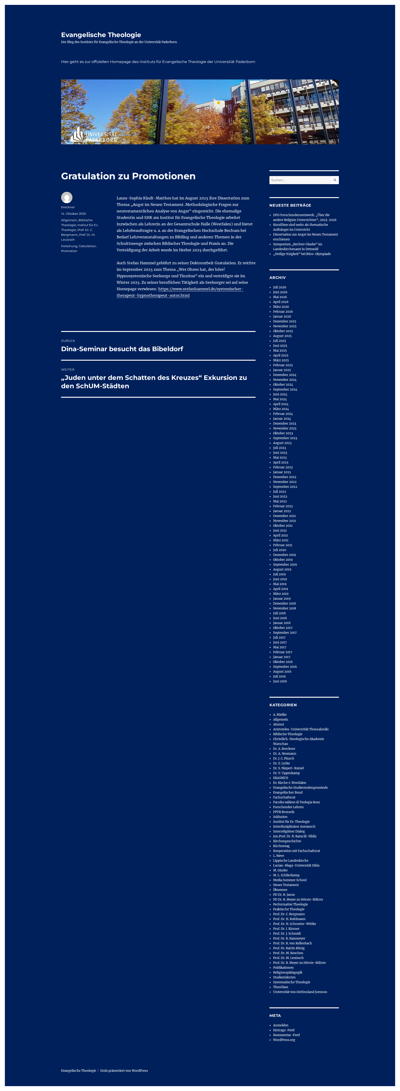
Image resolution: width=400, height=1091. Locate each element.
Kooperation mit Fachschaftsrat (296, 851)
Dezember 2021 (284, 516)
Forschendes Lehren (288, 807)
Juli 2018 (279, 613)
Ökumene (280, 890)
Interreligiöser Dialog (289, 831)
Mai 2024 (280, 399)
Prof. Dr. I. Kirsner (286, 929)
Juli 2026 (279, 287)
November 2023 (284, 428)
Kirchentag (281, 846)
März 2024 (281, 409)
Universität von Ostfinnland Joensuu (300, 992)
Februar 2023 (283, 467)
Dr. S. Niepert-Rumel (288, 768)
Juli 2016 (279, 676)
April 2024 (280, 404)
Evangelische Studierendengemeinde (300, 788)
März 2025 (281, 360)
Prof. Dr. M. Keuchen (288, 953)
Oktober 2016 (283, 662)
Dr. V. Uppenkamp (286, 773)
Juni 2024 (280, 394)
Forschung (69, 246)
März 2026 (281, 307)
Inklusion (280, 817)
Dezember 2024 (284, 375)
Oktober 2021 (283, 526)
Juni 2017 (280, 642)
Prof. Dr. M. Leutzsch (288, 958)
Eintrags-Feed (283, 1030)
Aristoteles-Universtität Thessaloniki (300, 729)
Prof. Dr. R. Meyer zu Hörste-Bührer (299, 963)
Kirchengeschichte (287, 841)
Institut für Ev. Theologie (291, 822)
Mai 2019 (280, 584)
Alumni (278, 724)
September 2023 (285, 438)
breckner (68, 207)
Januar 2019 (282, 599)
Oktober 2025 (283, 331)
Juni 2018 (280, 618)
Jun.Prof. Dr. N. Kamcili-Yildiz (294, 836)
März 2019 (281, 594)
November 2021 (284, 521)
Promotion (69, 251)
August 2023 (282, 443)
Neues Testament (286, 885)
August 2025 (282, 336)
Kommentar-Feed (286, 1035)
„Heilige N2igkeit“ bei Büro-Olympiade (302, 254)
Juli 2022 (279, 492)
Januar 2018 (282, 623)
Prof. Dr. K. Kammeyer (289, 938)
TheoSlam (280, 987)
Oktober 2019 (283, 560)
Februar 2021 (282, 545)
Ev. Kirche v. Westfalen (289, 783)
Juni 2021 (280, 531)
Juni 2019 (280, 579)
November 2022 (285, 482)
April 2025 (280, 355)
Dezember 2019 (284, 555)
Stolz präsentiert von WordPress (124, 1071)
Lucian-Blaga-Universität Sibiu (296, 865)
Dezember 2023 (284, 424)
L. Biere (278, 856)
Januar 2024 (282, 419)
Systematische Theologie (291, 982)
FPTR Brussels (283, 812)
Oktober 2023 (283, 433)
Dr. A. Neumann (284, 754)
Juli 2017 (279, 638)
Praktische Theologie (288, 909)
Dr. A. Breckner (284, 749)
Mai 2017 (279, 647)
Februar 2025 (283, 365)
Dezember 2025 (284, 321)
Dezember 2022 (284, 477)
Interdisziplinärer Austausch (294, 827)
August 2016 (282, 672)
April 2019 (280, 589)
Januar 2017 (282, 657)
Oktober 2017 (283, 628)
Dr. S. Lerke (281, 763)
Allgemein (69, 220)
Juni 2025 (280, 346)
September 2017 (285, 633)
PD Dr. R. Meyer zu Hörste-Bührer (298, 900)
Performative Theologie (290, 904)
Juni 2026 (280, 292)
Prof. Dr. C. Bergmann (289, 914)
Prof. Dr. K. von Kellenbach (292, 943)
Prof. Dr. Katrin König (289, 948)
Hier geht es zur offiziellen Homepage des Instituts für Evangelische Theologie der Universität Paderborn (158, 62)
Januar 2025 (282, 370)
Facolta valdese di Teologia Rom (296, 802)
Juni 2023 (280, 453)
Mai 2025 (280, 351)
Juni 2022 (280, 496)
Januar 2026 (282, 316)
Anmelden (280, 1025)
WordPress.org (284, 1040)
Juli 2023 (279, 448)
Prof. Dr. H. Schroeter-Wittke (294, 924)
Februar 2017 (282, 652)
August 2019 (282, 569)
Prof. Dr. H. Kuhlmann (289, 919)
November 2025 (285, 326)
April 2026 (281, 302)
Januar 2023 (282, 472)
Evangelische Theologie (101, 35)
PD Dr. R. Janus (284, 895)
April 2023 (280, 462)
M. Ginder (280, 870)
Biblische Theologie (287, 734)
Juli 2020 (279, 550)
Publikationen (283, 968)
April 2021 (280, 535)
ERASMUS (280, 778)
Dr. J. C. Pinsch (283, 758)
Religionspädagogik (287, 972)
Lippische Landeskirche (290, 861)
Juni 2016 (280, 681)
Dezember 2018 (284, 603)
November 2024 (285, 380)
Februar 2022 (283, 506)
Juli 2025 (279, 341)
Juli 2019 (279, 574)
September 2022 (285, 487)
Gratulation (87, 246)
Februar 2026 (283, 312)
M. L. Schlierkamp (286, 875)
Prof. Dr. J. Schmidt (287, 934)
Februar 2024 (283, 414)
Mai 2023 (280, 458)
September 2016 (285, 667)
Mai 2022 (280, 501)
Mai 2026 (280, 297)
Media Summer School (289, 880)
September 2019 (285, 565)
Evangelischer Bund (288, 793)
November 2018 (284, 608)
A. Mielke (280, 715)
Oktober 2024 (283, 385)
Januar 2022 (282, 511)
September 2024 (285, 389)
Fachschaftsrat (284, 797)
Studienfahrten (284, 977)
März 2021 (280, 540)
